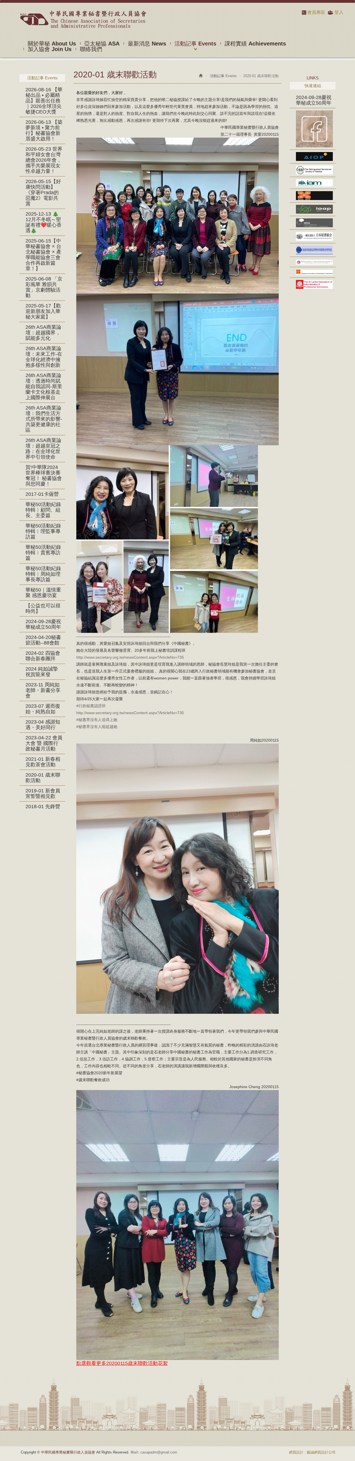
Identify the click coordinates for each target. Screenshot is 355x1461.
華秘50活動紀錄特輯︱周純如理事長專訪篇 (43, 574)
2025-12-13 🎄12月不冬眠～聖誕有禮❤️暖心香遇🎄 (44, 222)
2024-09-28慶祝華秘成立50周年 (43, 624)
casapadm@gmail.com (158, 1452)
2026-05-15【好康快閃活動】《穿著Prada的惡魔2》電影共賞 (43, 192)
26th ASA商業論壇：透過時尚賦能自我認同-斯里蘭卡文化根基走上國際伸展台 (44, 386)
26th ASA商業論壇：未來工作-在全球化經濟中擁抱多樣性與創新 (44, 357)
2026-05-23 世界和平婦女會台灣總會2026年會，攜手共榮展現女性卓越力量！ (44, 160)
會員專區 (316, 12)
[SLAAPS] (313, 284)
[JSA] (313, 236)
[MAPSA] (313, 250)
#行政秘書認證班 (91, 706)
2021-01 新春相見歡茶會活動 (43, 761)
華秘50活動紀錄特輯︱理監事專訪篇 (43, 531)
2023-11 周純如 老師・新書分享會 (43, 690)
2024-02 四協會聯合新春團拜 (43, 655)
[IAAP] (313, 209)
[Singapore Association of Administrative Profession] (313, 272)
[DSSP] (313, 170)
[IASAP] (313, 195)
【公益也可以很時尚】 (43, 608)
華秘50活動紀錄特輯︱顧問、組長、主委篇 (43, 510)
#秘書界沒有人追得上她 (96, 719)
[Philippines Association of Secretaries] (313, 262)
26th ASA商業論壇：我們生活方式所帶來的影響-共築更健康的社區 (44, 419)
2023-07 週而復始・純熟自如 (43, 708)
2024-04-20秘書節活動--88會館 (43, 640)
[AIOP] (313, 156)
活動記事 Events (223, 76)
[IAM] (313, 183)
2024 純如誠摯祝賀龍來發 (42, 671)
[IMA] (313, 222)
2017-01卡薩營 (42, 494)
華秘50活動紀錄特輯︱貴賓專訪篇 (43, 552)
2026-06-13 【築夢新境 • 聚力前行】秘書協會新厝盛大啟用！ (44, 130)
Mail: (135, 1452)
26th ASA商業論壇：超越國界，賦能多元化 (43, 332)
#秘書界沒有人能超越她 (96, 726)
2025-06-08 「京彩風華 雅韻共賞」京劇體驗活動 (44, 287)
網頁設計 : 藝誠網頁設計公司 (312, 1452)
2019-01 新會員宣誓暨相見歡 (43, 793)
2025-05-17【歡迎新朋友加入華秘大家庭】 (43, 311)
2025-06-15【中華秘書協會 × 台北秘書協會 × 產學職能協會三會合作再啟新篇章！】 (43, 254)
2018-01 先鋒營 (43, 806)
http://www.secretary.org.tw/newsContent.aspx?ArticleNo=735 (130, 657)
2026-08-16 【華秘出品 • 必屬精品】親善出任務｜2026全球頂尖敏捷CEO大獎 (44, 101)
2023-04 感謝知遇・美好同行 (43, 724)
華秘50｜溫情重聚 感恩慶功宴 (43, 592)
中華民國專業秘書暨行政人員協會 (83, 19)
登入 (338, 12)
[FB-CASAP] (313, 129)
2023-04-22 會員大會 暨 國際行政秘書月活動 (44, 743)
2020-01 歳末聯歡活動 (43, 777)
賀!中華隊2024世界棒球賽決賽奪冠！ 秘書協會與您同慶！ (44, 475)
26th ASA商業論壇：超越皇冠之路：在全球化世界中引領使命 (43, 449)
